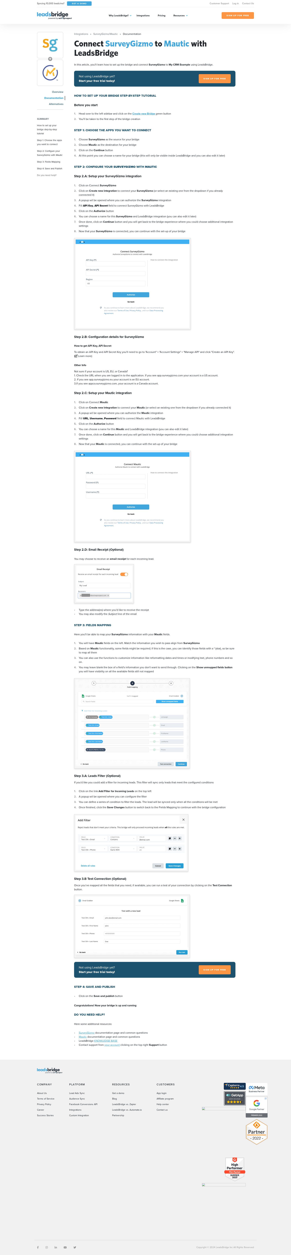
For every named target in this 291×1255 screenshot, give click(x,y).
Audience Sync (77, 1099)
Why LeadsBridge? (118, 15)
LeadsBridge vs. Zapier (124, 1104)
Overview (57, 92)
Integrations (143, 15)
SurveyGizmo (86, 1033)
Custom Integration (79, 1115)
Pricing (161, 15)
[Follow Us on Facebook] (38, 1247)
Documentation (53, 98)
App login (162, 1093)
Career (40, 1110)
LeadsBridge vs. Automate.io (127, 1110)
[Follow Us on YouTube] (65, 1247)
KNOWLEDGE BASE (105, 1041)
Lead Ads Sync (77, 1093)
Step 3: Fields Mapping (48, 161)
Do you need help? (46, 175)
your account (112, 1045)
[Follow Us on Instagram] (46, 1247)
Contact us (162, 1110)
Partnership (118, 1115)
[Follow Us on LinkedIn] (56, 1247)
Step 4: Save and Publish (49, 168)
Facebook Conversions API (83, 1104)
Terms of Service (45, 1099)
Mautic (83, 1037)
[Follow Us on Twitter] (74, 1247)
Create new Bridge (144, 114)
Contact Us (248, 3)
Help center (163, 1104)
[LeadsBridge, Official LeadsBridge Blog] (54, 15)
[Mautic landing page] (50, 73)
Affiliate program (165, 1099)
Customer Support (219, 3)
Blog (114, 1099)
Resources (179, 15)
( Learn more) (83, 356)
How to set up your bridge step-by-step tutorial (47, 129)
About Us (42, 1093)
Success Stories (45, 1115)
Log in (235, 3)
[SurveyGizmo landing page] (50, 45)
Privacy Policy (44, 1104)
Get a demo (118, 1093)
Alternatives (56, 104)
